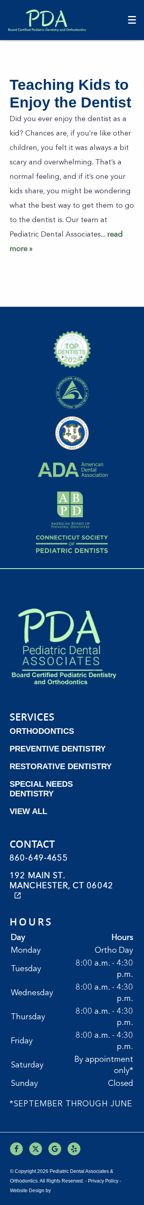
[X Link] (35, 1148)
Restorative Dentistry (61, 766)
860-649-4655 (39, 859)
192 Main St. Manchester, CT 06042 (61, 881)
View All (28, 811)
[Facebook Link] (16, 1148)
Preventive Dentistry (58, 748)
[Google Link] (54, 1148)
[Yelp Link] (74, 1148)
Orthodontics (42, 731)
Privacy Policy (103, 1181)
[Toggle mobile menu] (132, 20)
